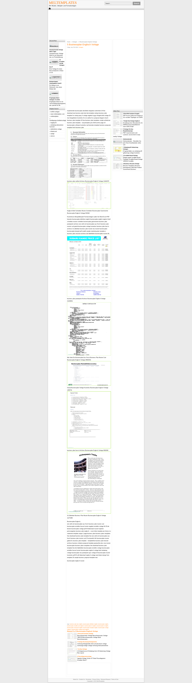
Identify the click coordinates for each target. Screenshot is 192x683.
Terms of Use (114, 679)
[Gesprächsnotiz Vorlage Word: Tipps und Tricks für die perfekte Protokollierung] (54, 46)
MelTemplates (63, 3)
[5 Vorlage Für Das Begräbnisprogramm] (118, 134)
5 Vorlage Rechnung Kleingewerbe (87, 642)
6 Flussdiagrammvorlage (84, 656)
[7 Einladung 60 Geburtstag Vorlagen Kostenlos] (118, 152)
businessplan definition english (90, 624)
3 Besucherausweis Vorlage (85, 633)
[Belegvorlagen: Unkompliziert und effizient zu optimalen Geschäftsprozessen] (56, 78)
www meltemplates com (57, 114)
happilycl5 (53, 122)
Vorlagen (74, 42)
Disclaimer (89, 679)
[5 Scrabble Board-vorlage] (117, 159)
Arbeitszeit (54, 131)
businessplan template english (90, 627)
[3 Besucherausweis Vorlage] (72, 638)
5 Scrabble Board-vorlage (130, 155)
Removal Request (105, 679)
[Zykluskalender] (117, 142)
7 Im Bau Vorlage (82, 649)
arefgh (52, 133)
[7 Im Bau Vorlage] (72, 654)
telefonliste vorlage (56, 129)
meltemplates (54, 116)
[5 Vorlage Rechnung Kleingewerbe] (72, 646)
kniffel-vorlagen (55, 111)
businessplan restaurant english (74, 627)
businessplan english (103, 624)
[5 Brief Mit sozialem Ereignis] (118, 118)
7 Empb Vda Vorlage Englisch (131, 121)
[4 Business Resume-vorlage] (118, 168)
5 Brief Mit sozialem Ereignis (131, 113)
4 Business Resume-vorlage (131, 163)
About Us (75, 679)
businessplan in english (102, 625)
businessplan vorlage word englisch (80, 629)
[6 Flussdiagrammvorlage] (72, 659)
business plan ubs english (76, 624)
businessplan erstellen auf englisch (75, 625)
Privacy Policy (96, 679)
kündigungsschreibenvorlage (58, 120)
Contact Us (82, 679)
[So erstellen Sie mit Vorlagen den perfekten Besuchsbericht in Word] (54, 63)
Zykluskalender (127, 139)
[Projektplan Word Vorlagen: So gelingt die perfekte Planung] (54, 93)
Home (68, 42)
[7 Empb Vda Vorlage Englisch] (118, 126)
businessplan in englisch (90, 625)
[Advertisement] (96, 24)
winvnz (53, 136)
